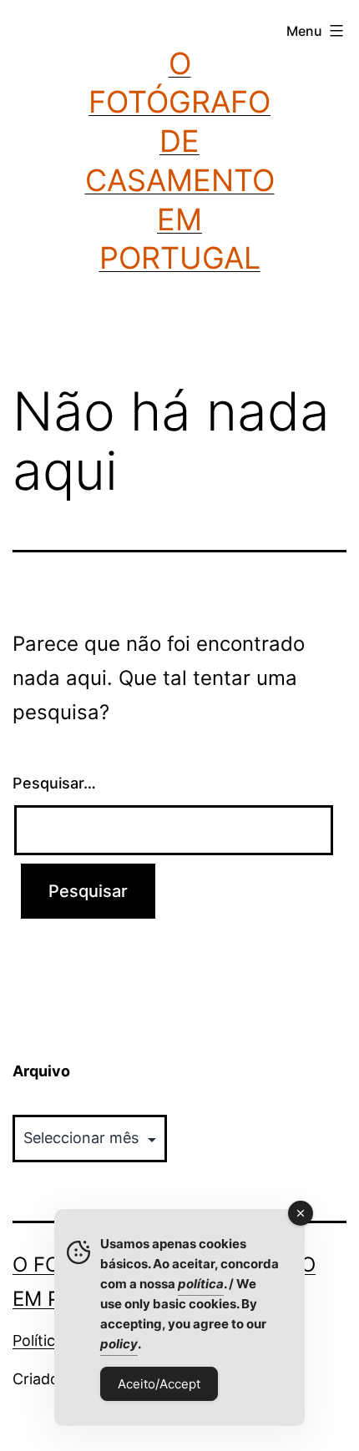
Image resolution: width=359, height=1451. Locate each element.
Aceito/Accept (159, 1384)
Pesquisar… (54, 783)
